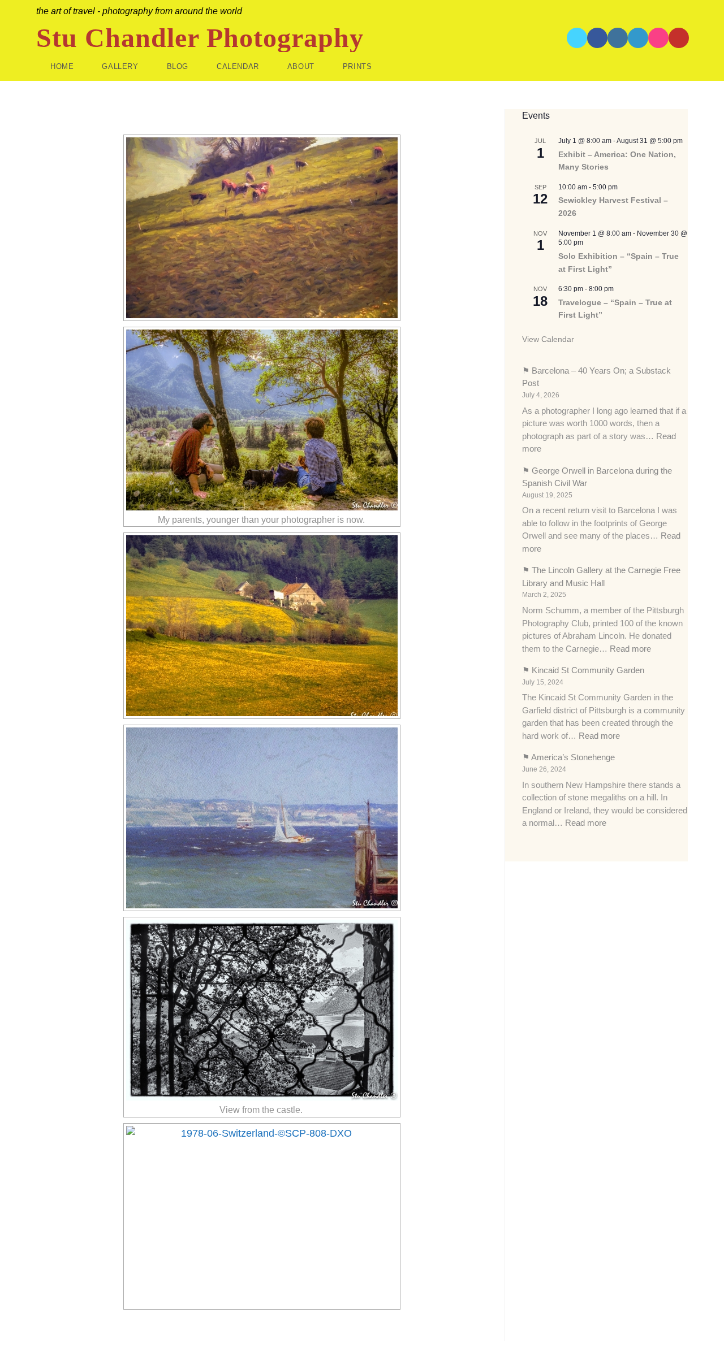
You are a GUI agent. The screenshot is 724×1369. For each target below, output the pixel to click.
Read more (630, 648)
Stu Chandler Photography (200, 38)
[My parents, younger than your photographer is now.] (262, 420)
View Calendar (548, 339)
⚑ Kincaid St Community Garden (583, 670)
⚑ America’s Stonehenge (568, 757)
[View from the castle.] (262, 1010)
